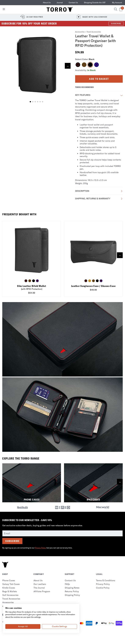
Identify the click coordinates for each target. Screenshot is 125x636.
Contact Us (73, 2)
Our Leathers (40, 584)
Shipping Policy (72, 595)
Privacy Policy (40, 548)
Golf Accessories (10, 595)
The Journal (39, 587)
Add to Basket (99, 78)
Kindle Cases (8, 587)
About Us (47, 2)
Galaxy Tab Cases (11, 584)
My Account (117, 2)
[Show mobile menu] (3, 9)
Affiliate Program (42, 591)
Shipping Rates (72, 587)
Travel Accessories (94, 32)
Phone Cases (8, 580)
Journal (60, 2)
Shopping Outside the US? (94, 2)
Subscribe (12, 541)
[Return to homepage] (60, 9)
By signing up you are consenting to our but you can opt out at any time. (37, 548)
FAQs (67, 584)
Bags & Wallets (9, 591)
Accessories (80, 32)
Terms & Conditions (105, 580)
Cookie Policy (102, 587)
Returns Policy (72, 591)
